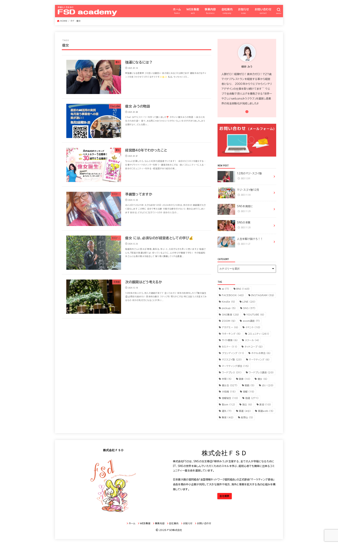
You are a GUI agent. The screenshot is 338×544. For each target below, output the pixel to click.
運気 (227, 411)
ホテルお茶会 (261, 353)
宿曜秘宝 (230, 398)
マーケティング (259, 359)
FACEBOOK (233, 295)
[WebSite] (247, 111)
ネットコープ (254, 346)
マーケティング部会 (235, 366)
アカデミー (230, 327)
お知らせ (243, 11)
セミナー (229, 346)
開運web (266, 411)
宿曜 (248, 391)
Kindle (228, 301)
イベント (253, 327)
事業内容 (210, 11)
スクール (252, 340)
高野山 (247, 417)
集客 (228, 417)
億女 (263, 379)
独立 (247, 404)
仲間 (227, 379)
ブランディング (233, 353)
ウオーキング (231, 333)
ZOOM (229, 321)
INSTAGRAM (262, 295)
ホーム (177, 11)
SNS (249, 308)
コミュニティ (258, 333)
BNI (243, 289)
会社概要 (224, 496)
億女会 (230, 385)
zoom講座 (251, 321)
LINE (248, 301)
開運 (245, 411)
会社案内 (227, 11)
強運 (252, 398)
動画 (250, 385)
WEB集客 (192, 11)
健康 (244, 379)
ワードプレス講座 (261, 372)
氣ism (228, 404)
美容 (265, 404)
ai (225, 289)
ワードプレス (232, 372)
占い (267, 385)
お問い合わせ (263, 11)
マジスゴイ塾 (232, 359)
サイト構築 (230, 340)
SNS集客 (230, 314)
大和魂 (229, 391)
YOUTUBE (255, 314)
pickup (229, 308)
